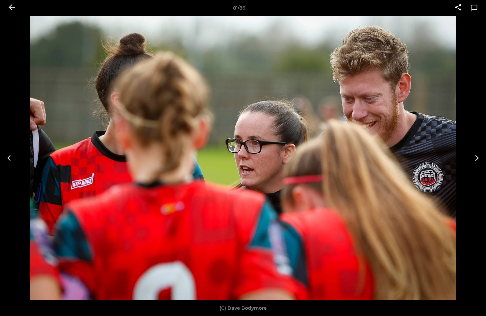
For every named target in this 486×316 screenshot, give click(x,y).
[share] (458, 8)
